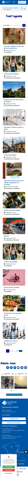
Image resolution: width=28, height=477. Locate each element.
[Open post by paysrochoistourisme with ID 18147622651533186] (7, 382)
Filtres (23, 25)
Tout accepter (9, 466)
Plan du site (23, 468)
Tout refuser (8, 470)
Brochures (20, 471)
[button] (1, 379)
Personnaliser (8, 473)
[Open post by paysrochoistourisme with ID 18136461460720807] (20, 382)
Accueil (11, 7)
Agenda (16, 7)
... (14, 351)
